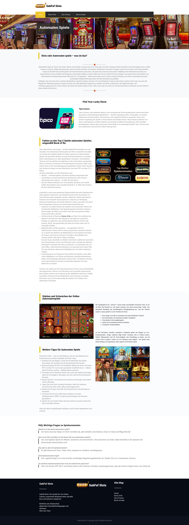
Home (40, 14)
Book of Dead (80, 14)
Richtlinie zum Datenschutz (49, 504)
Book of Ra (52, 14)
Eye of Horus (66, 14)
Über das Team (45, 511)
